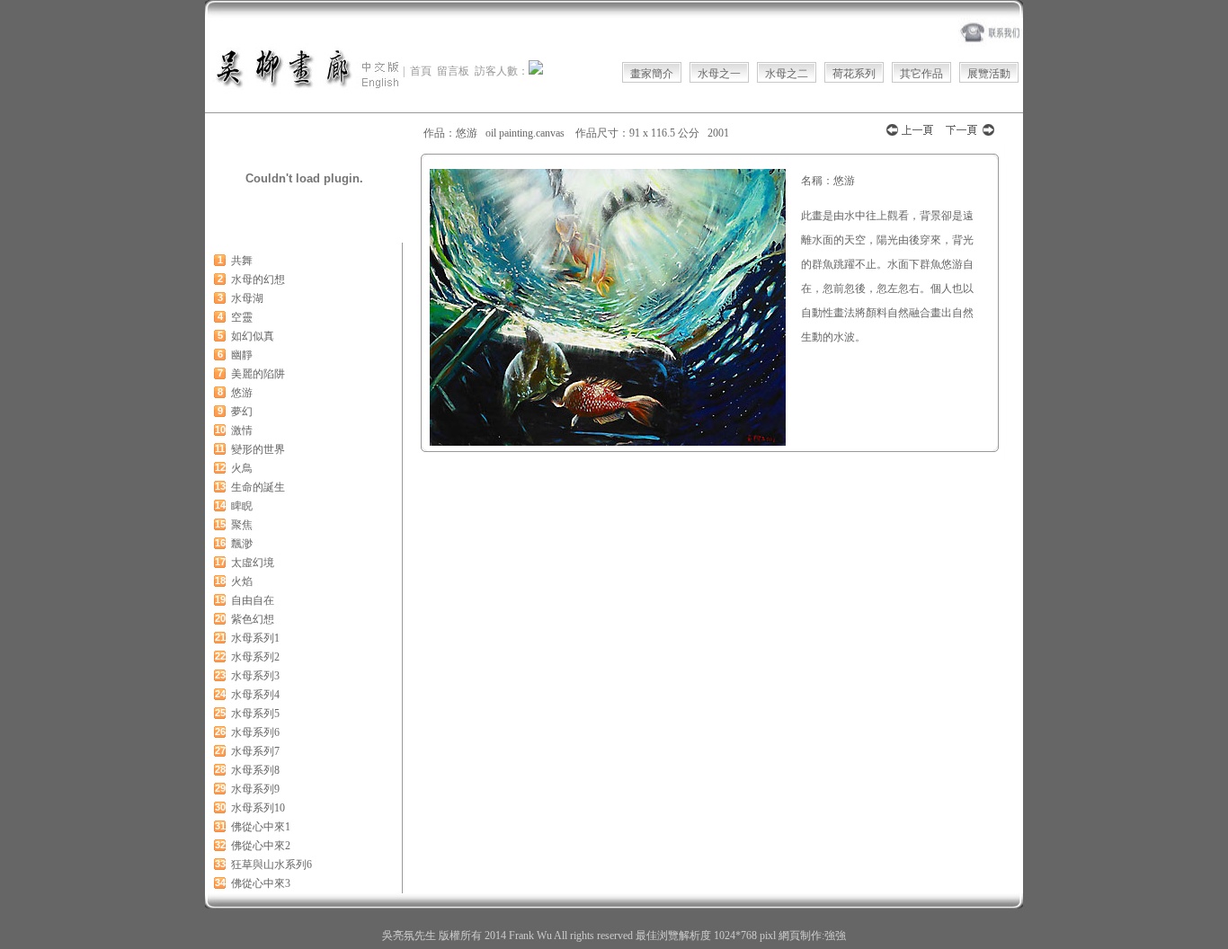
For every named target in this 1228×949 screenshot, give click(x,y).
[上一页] (911, 135)
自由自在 (252, 600)
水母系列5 (255, 713)
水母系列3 (255, 676)
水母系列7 (255, 751)
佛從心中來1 (260, 826)
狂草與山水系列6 (271, 864)
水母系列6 (255, 732)
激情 (242, 430)
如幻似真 (252, 336)
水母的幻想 (258, 279)
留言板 (453, 71)
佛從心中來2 (260, 845)
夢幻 (242, 411)
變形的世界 (258, 449)
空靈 (242, 317)
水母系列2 (255, 657)
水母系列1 (255, 638)
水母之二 (786, 73)
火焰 (242, 581)
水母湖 (247, 298)
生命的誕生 (258, 487)
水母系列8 (255, 770)
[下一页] (969, 135)
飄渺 (242, 543)
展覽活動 (988, 73)
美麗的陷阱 (258, 374)
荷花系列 (854, 73)
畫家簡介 (651, 73)
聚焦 (242, 525)
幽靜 (242, 355)
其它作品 (921, 73)
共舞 (242, 260)
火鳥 (242, 468)
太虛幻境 (252, 562)
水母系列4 (255, 694)
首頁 (421, 71)
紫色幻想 (252, 619)
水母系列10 (258, 808)
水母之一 (719, 73)
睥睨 (242, 506)
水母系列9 (255, 789)
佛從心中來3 (260, 883)
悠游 (242, 392)
